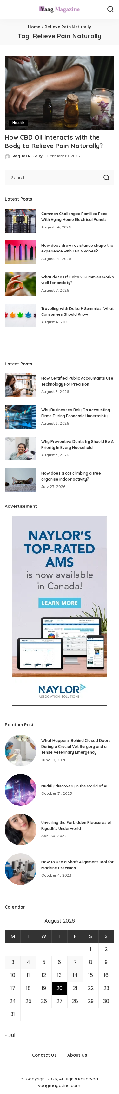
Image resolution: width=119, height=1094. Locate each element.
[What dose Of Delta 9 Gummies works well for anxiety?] (20, 284)
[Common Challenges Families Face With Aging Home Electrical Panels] (20, 221)
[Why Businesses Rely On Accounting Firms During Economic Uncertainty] (20, 417)
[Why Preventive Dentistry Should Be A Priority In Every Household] (20, 448)
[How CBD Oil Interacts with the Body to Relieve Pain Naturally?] (59, 93)
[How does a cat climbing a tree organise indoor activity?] (20, 480)
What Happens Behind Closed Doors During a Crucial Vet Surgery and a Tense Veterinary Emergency (76, 746)
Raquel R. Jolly (27, 156)
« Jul (10, 1035)
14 (75, 975)
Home (34, 26)
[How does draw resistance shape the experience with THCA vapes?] (20, 252)
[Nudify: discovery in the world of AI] (20, 790)
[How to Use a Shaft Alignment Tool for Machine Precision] (20, 869)
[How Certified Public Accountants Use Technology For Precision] (20, 385)
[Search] (110, 9)
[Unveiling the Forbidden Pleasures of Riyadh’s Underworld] (20, 829)
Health (18, 123)
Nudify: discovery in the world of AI (74, 786)
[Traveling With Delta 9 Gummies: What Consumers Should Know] (20, 315)
